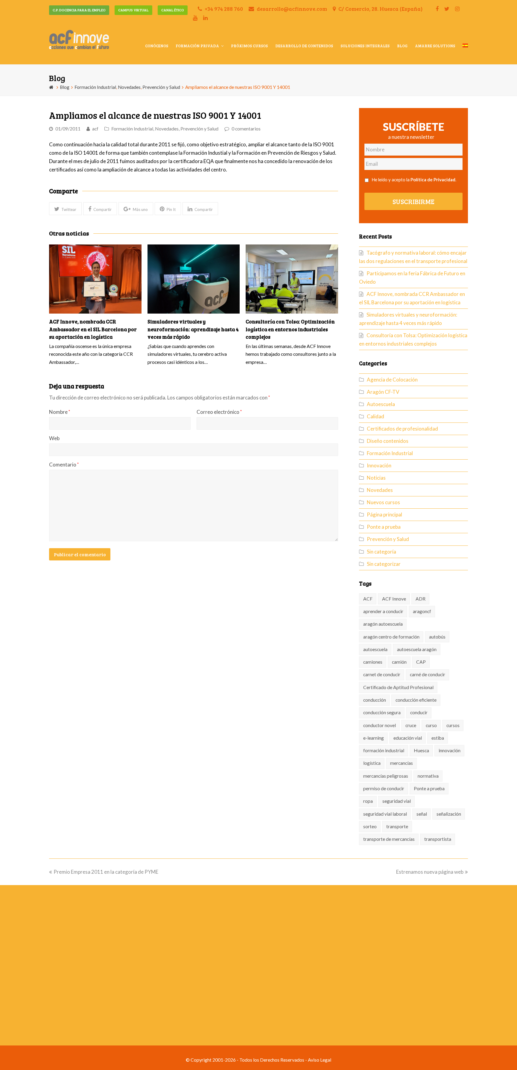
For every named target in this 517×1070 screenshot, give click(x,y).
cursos (453, 725)
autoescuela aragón (417, 649)
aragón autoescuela (383, 624)
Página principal (384, 514)
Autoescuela (381, 404)
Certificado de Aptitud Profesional (398, 687)
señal (421, 814)
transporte (397, 826)
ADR (420, 598)
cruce (410, 725)
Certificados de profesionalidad (402, 428)
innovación (449, 750)
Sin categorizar (384, 564)
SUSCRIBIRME (413, 201)
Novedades (167, 128)
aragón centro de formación (391, 636)
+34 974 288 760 (223, 8)
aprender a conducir (383, 611)
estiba (437, 738)
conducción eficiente (416, 700)
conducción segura (382, 712)
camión (399, 662)
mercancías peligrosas (385, 776)
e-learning (373, 738)
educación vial (407, 738)
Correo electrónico (219, 412)
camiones (372, 662)
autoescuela (375, 649)
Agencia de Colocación (392, 379)
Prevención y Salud (199, 128)
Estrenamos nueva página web (429, 872)
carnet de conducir (381, 674)
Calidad (375, 416)
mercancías (401, 763)
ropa (368, 801)
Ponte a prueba (384, 527)
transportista (437, 839)
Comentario (64, 464)
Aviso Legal (319, 1060)
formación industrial (383, 750)
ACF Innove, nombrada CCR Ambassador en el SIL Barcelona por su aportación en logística (93, 329)
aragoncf (422, 611)
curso (431, 725)
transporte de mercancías (389, 839)
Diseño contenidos (387, 441)
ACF (367, 598)
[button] (65, 208)
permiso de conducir (383, 788)
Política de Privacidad (432, 179)
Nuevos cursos (383, 502)
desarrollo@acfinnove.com (291, 8)
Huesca (421, 750)
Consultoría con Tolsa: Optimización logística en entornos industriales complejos (290, 329)
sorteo (370, 826)
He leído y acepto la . (414, 179)
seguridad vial (396, 801)
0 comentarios (246, 128)
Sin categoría (381, 551)
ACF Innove (394, 598)
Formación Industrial (132, 128)
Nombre (59, 412)
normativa (428, 776)
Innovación (379, 465)
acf (95, 128)
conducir (419, 712)
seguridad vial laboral (385, 814)
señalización (449, 814)
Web (54, 438)
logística (372, 763)
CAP (421, 662)
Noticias (376, 478)
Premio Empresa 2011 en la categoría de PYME (105, 872)
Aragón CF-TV (383, 392)
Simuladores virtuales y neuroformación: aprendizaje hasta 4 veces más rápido (193, 329)
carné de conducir (427, 674)
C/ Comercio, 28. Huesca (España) (379, 8)
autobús (437, 636)
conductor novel (379, 725)
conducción (374, 700)
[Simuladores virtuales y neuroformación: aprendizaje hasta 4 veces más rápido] (194, 279)
